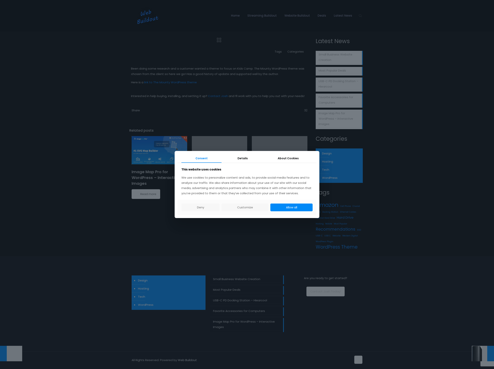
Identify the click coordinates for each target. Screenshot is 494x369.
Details (243, 158)
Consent (201, 158)
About (288, 158)
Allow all (291, 207)
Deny (200, 207)
